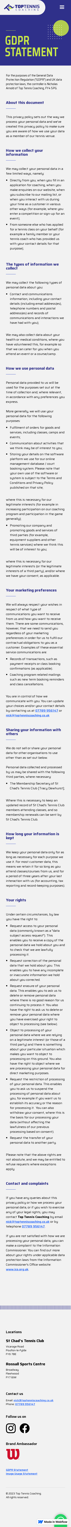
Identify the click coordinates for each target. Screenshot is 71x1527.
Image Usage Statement (21, 1474)
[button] (62, 7)
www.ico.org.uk (17, 1269)
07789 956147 (46, 710)
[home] (21, 7)
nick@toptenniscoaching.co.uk (28, 715)
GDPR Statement (17, 1470)
